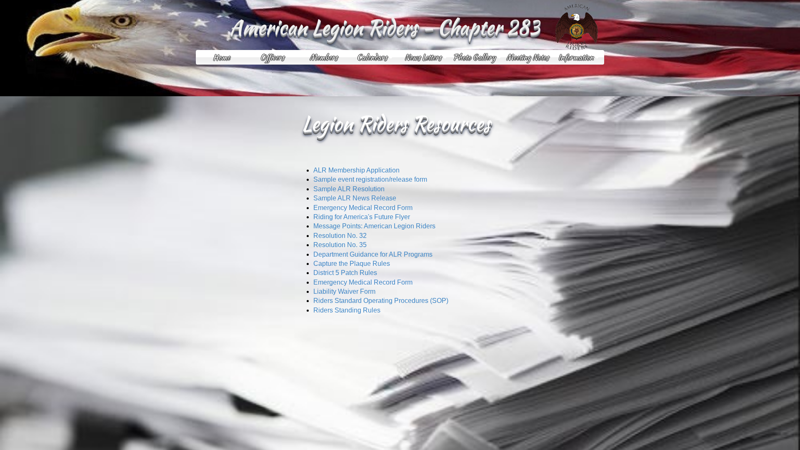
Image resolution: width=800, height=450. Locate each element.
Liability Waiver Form (344, 291)
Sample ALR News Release (354, 198)
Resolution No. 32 (340, 235)
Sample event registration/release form (370, 179)
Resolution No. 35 (340, 244)
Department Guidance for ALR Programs (372, 254)
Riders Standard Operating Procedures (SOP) (380, 300)
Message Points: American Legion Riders (374, 226)
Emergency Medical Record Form (362, 207)
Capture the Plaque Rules (351, 263)
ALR (320, 170)
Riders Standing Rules (346, 310)
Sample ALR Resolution (349, 188)
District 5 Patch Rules (345, 272)
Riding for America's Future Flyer (361, 216)
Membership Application (364, 170)
